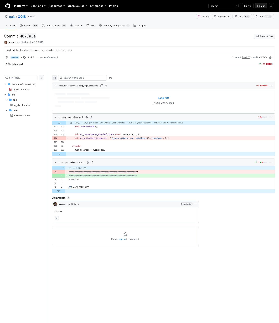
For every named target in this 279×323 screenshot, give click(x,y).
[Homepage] (7, 5)
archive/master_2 (49, 57)
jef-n (11, 42)
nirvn (61, 204)
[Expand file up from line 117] (59, 123)
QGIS (22, 17)
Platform (19, 5)
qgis (12, 17)
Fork (243, 16)
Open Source (76, 5)
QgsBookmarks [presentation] (21, 89)
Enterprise (96, 5)
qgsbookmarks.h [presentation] (23, 105)
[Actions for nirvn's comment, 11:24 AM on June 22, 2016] (195, 204)
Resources (55, 5)
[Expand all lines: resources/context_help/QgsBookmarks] (106, 85)
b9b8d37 (246, 57)
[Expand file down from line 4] (58, 191)
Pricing (113, 5)
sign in (122, 239)
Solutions (37, 5)
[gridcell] (163, 123)
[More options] (271, 85)
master (14, 57)
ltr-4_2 (31, 57)
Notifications (223, 16)
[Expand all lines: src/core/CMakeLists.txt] (92, 162)
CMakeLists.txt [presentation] (22, 115)
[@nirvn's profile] (55, 204)
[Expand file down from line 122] (59, 154)
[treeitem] (24, 87)
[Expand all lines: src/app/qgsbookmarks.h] (91, 117)
